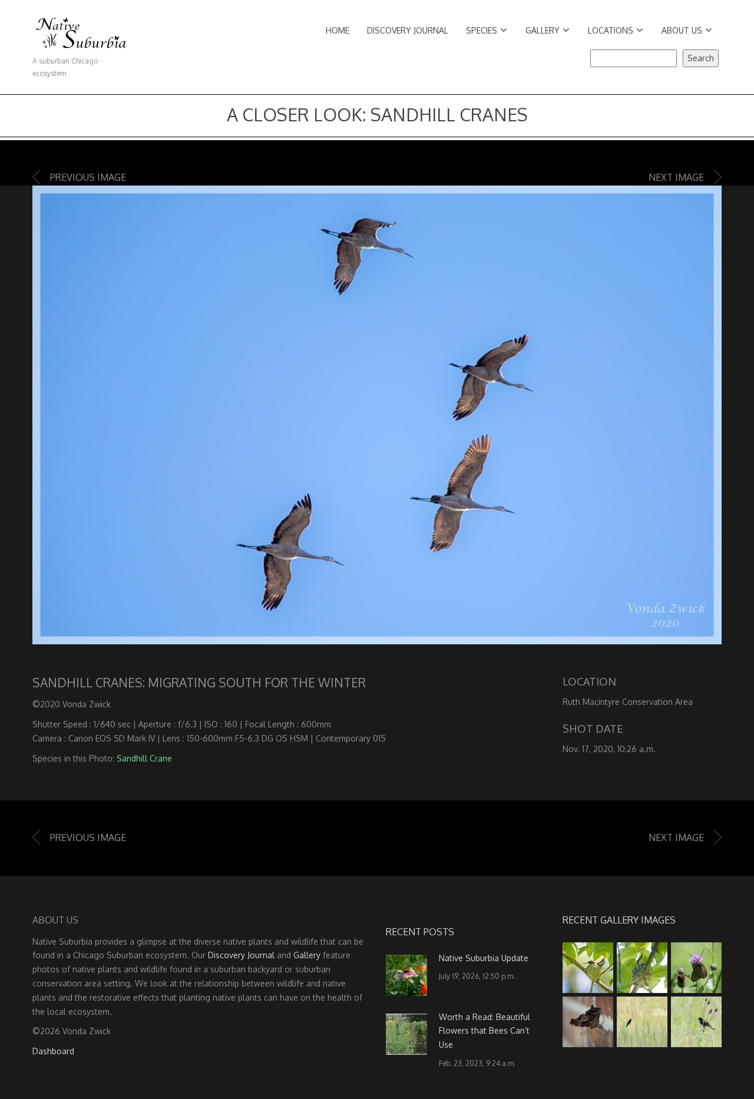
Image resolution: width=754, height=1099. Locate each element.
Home (337, 30)
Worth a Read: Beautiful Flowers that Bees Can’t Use (484, 1031)
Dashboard (53, 1051)
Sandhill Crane (144, 758)
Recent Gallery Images (619, 920)
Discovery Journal (407, 30)
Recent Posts (420, 932)
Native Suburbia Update (483, 958)
